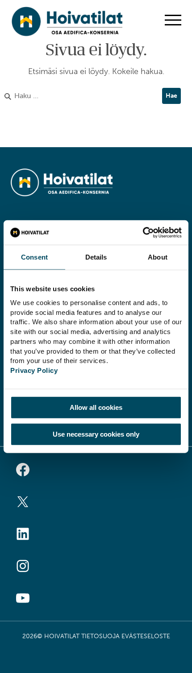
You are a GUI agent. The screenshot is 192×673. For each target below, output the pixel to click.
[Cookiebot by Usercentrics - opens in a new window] (143, 232)
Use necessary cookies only (96, 434)
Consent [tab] (34, 257)
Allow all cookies (96, 407)
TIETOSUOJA (100, 636)
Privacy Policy (34, 370)
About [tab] (157, 257)
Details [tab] (96, 257)
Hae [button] (171, 95)
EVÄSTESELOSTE (145, 636)
